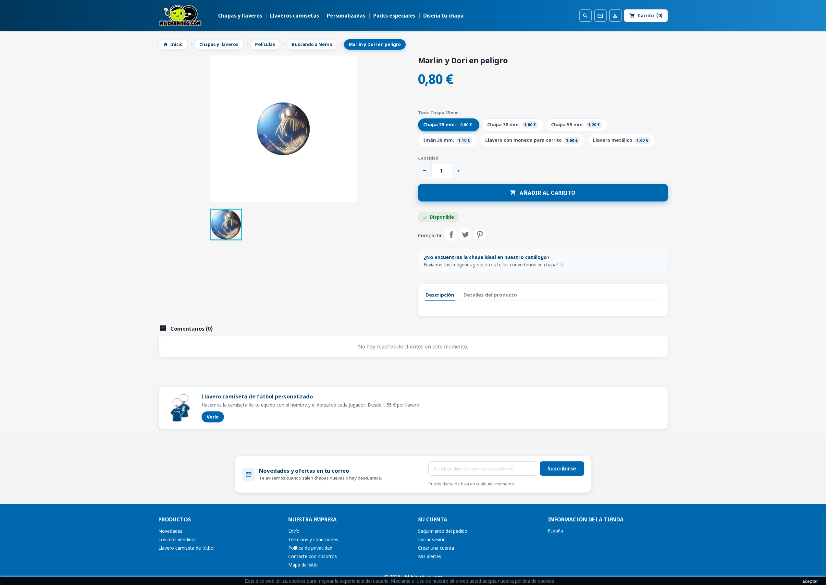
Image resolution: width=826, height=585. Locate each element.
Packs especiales (394, 15)
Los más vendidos (177, 539)
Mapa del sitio (303, 565)
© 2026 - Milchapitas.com (413, 576)
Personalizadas (346, 15)
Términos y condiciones (313, 539)
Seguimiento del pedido (442, 531)
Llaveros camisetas (294, 15)
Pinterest (479, 234)
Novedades (170, 531)
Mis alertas (429, 556)
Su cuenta (432, 519)
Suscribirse (562, 468)
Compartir (451, 234)
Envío (294, 531)
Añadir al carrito (542, 192)
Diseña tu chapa (443, 15)
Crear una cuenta (436, 548)
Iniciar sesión (432, 539)
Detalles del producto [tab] (490, 294)
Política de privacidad (310, 548)
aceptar (810, 581)
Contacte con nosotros (312, 556)
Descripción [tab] (439, 294)
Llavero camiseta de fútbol (186, 548)
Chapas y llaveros (240, 15)
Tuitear (465, 234)
